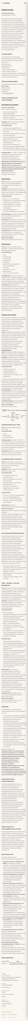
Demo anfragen (5, 1001)
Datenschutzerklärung (12, 1014)
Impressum (4, 1014)
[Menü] (25, 3)
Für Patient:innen (6, 987)
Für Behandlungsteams (7, 985)
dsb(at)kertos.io (9, 93)
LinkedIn (4, 1006)
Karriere (4, 996)
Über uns (4, 992)
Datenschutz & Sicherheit (8, 994)
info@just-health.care (7, 1003)
